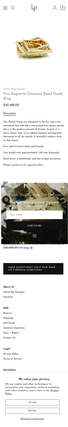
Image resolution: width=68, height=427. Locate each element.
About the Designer (14, 292)
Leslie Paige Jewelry (14, 89)
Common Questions (14, 328)
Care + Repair (11, 333)
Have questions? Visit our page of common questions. (31, 268)
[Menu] (5, 8)
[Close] (63, 187)
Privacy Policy (11, 354)
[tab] (11, 113)
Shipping (8, 318)
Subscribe (34, 226)
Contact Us (9, 338)
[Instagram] (34, 236)
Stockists (8, 297)
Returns (7, 313)
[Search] (13, 8)
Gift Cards (9, 323)
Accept (32, 402)
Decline (32, 410)
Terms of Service (12, 359)
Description (9, 113)
